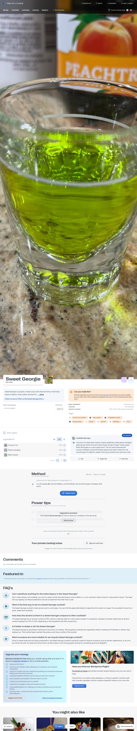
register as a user (41, 579)
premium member (20, 661)
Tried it (72, 726)
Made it (60, 726)
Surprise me (87, 3)
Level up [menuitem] (35, 10)
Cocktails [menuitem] (15, 10)
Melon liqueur (13, 455)
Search (100, 3)
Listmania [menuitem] (25, 10)
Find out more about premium (52, 698)
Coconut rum (13, 445)
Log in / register (128, 3)
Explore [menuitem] (45, 10)
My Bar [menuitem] (5, 10)
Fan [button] (82, 459)
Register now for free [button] (15, 698)
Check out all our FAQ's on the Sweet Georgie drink (24, 399)
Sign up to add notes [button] (96, 543)
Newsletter (112, 3)
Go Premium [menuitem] (59, 10)
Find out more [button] (68, 520)
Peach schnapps (14, 450)
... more (41, 394)
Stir (68, 534)
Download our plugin (80, 671)
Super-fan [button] (103, 459)
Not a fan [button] (125, 459)
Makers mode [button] (70, 493)
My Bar (106, 395)
